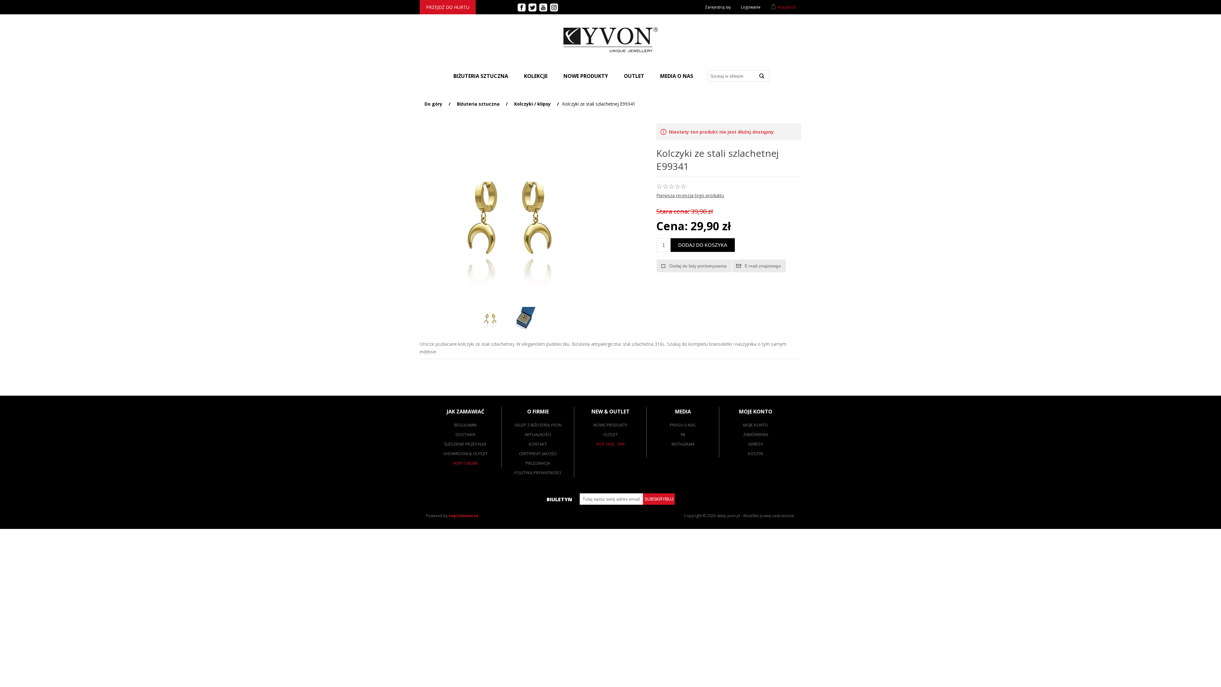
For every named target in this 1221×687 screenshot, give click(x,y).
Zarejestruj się (718, 7)
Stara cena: (672, 211)
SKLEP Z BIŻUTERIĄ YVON (538, 425)
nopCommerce (463, 515)
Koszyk (755, 453)
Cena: (672, 226)
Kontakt (538, 444)
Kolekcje (536, 76)
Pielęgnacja (538, 463)
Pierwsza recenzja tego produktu (690, 195)
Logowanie (751, 7)
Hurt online (465, 463)
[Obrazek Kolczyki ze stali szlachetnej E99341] (490, 318)
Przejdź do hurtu (447, 7)
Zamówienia (755, 434)
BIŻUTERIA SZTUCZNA (480, 76)
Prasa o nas (683, 425)
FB (683, 434)
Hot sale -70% (610, 444)
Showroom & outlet (465, 453)
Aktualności (538, 434)
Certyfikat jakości (538, 453)
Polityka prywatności (537, 472)
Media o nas (676, 76)
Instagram (683, 444)
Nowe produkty (585, 76)
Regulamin (465, 425)
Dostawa (465, 434)
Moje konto (755, 425)
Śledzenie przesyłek (465, 444)
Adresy (755, 444)
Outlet (634, 76)
